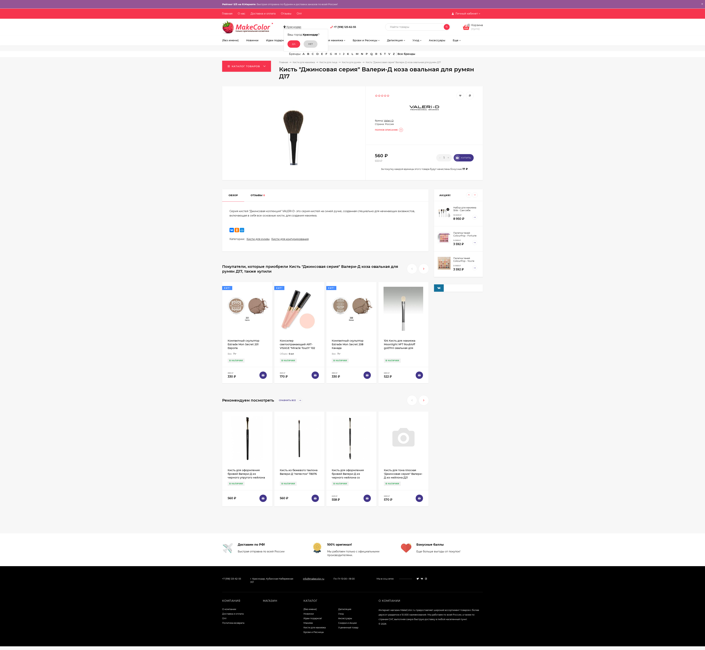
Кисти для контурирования (290, 239)
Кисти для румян (351, 62)
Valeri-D (389, 120)
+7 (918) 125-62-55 (345, 27)
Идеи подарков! (312, 618)
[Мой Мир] (242, 230)
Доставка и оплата (263, 13)
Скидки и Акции (347, 623)
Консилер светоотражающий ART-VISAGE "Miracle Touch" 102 (297, 344)
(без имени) (310, 609)
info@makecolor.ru (313, 578)
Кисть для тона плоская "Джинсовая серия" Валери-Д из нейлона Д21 (403, 474)
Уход (341, 613)
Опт (299, 13)
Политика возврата (233, 623)
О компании (229, 609)
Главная (227, 13)
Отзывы (286, 13)
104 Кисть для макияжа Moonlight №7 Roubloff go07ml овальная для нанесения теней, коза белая (399, 348)
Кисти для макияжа (304, 62)
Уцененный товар (348, 627)
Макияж (308, 623)
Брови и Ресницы (313, 632)
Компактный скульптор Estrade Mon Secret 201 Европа (243, 344)
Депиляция (344, 609)
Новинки (308, 613)
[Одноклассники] (237, 230)
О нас (241, 13)
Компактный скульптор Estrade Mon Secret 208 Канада (348, 344)
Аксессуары (345, 618)
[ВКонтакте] (231, 230)
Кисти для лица (328, 62)
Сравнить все (287, 400)
